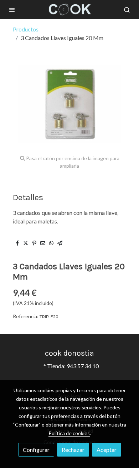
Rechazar (73, 449)
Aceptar (107, 449)
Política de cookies (69, 433)
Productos (25, 29)
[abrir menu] (12, 9)
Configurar (36, 449)
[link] (69, 10)
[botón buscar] (126, 9)
